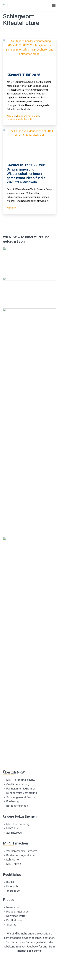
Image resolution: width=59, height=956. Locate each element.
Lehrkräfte (12, 859)
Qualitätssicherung (17, 784)
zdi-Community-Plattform (21, 851)
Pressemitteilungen (18, 911)
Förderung (12, 801)
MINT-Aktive (13, 863)
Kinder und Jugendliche (20, 855)
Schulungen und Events (20, 797)
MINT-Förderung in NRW (20, 779)
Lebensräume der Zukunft (19, 119)
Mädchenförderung (17, 824)
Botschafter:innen (17, 805)
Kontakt (11, 882)
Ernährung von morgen (28, 116)
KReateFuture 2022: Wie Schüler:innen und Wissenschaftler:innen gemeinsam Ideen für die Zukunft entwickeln (26, 173)
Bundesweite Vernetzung (21, 792)
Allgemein (11, 116)
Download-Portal (16, 915)
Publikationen (14, 920)
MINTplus (12, 828)
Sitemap (11, 924)
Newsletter (13, 907)
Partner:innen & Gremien (21, 788)
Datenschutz (14, 886)
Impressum (13, 890)
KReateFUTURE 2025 (23, 75)
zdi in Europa (14, 832)
